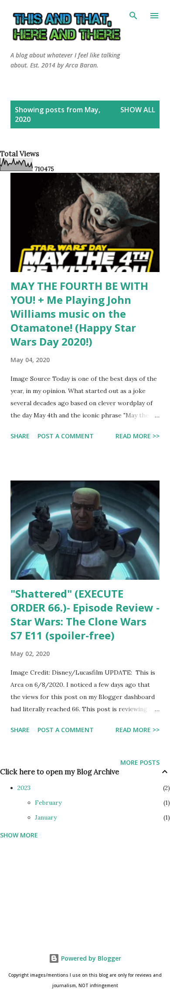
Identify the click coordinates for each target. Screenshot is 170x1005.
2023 (24, 788)
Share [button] (20, 436)
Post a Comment (65, 436)
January (46, 817)
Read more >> (138, 436)
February (48, 803)
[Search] (133, 15)
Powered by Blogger (90, 958)
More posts (140, 762)
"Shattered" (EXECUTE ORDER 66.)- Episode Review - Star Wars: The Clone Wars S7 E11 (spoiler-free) (85, 614)
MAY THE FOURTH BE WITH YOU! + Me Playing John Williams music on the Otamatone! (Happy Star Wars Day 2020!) (79, 314)
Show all (137, 109)
